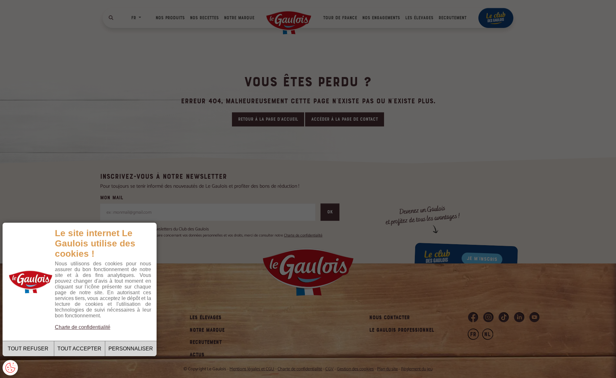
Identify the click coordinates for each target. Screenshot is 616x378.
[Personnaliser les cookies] (10, 367)
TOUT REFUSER (28, 348)
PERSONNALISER (130, 348)
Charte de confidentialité (82, 327)
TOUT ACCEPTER (79, 348)
